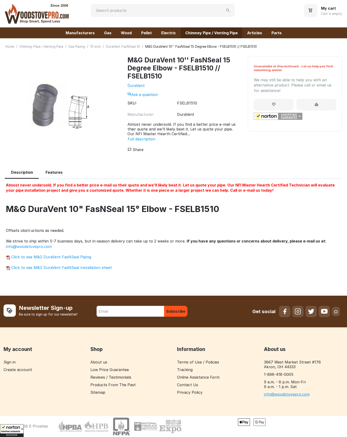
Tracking (185, 369)
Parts (276, 32)
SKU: (132, 103)
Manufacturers (80, 32)
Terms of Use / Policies (198, 362)
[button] (12, 430)
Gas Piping (76, 46)
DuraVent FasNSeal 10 (123, 46)
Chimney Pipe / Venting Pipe (211, 32)
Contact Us (187, 384)
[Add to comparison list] (316, 104)
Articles (254, 32)
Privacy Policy (190, 392)
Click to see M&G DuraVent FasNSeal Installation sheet (61, 267)
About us (98, 362)
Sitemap (97, 392)
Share (137, 149)
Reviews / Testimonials (110, 377)
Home (9, 46)
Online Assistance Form (198, 377)
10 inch (95, 46)
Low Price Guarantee (109, 369)
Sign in (10, 362)
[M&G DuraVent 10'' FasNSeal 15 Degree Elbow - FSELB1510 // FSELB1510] (61, 106)
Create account (18, 369)
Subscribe (175, 311)
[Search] (228, 10)
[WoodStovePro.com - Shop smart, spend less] (37, 13)
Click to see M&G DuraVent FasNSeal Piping (50, 257)
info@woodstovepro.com (29, 246)
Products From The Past (113, 384)
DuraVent (136, 85)
